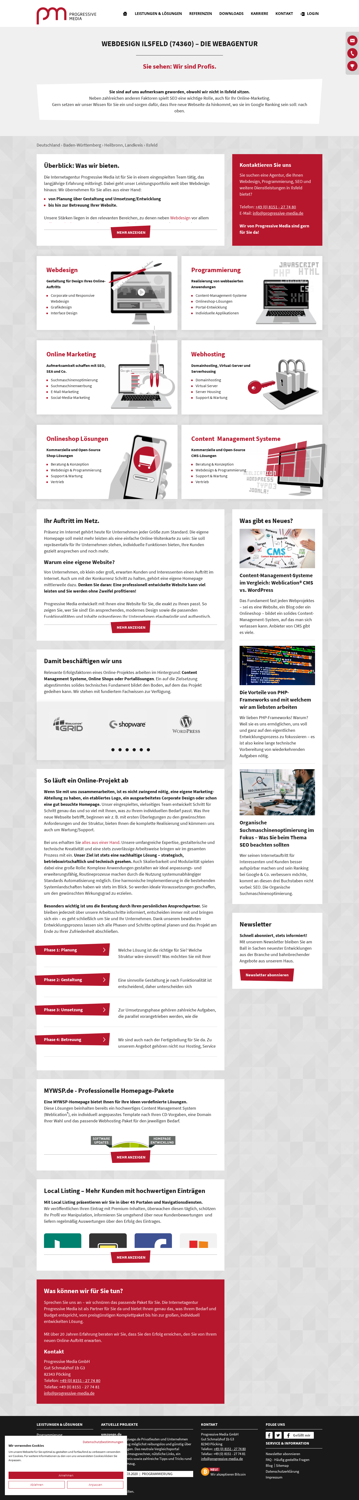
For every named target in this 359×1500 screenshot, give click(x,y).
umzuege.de (111, 1434)
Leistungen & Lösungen (158, 13)
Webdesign (180, 218)
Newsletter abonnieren (283, 1453)
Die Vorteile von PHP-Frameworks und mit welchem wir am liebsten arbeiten (275, 699)
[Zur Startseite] (66, 15)
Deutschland (48, 145)
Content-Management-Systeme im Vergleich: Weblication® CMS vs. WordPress (276, 582)
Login (313, 13)
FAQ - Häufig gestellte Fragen (287, 1459)
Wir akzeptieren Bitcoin (228, 1474)
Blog (269, 1465)
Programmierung (50, 1434)
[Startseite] (125, 13)
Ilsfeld (152, 145)
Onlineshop (157, 993)
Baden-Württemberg (82, 145)
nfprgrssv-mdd (277, 213)
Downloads (231, 13)
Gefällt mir (301, 1435)
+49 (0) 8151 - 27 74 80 (275, 207)
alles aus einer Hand (100, 842)
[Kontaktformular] (352, 40)
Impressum (274, 1477)
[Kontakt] (352, 53)
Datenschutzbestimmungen (103, 1442)
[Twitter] (278, 1435)
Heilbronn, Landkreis (123, 145)
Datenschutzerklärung (282, 1471)
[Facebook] (269, 1435)
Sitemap (282, 1465)
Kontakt (284, 13)
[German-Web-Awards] (352, 66)
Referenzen (200, 13)
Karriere (259, 13)
